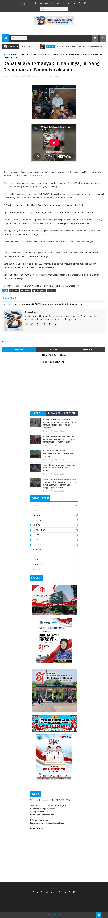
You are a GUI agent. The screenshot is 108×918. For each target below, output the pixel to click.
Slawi (36, 540)
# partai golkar (39, 290)
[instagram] (79, 3)
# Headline (25, 290)
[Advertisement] (54, 855)
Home (6, 54)
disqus (53, 349)
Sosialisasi (39, 545)
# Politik (51, 290)
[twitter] (41, 3)
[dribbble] (63, 3)
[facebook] (36, 3)
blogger (19, 349)
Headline (24, 54)
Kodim (36, 525)
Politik (47, 54)
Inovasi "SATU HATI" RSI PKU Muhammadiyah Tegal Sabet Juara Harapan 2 (58, 453)
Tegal (36, 559)
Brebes (14, 54)
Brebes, (29, 76)
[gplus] (47, 3)
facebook (87, 349)
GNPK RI (37, 515)
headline (39, 46)
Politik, (56, 76)
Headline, (37, 76)
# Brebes (14, 290)
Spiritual (37, 549)
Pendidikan (39, 530)
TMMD (36, 554)
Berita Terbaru (38, 414)
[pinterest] (52, 3)
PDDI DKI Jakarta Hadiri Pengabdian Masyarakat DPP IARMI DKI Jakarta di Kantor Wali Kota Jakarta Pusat (58, 439)
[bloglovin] (58, 3)
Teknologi (54, 413)
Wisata (36, 569)
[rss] (69, 3)
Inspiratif (38, 520)
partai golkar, (47, 76)
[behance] (74, 3)
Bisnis (36, 505)
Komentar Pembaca (70, 414)
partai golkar (36, 54)
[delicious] (85, 3)
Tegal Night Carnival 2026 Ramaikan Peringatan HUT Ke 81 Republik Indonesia (59, 468)
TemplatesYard (54, 915)
